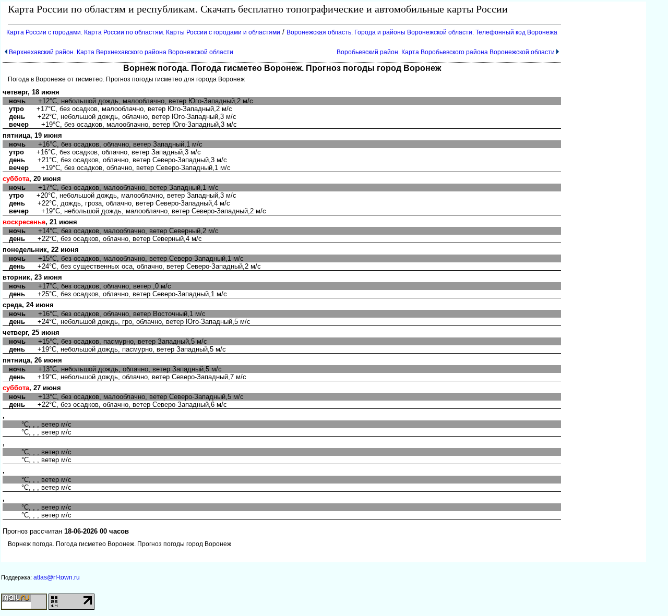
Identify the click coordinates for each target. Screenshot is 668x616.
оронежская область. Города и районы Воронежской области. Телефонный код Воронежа (422, 32)
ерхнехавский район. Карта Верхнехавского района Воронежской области (121, 52)
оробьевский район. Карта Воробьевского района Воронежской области (446, 52)
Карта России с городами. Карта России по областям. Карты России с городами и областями (143, 32)
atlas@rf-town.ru (56, 577)
